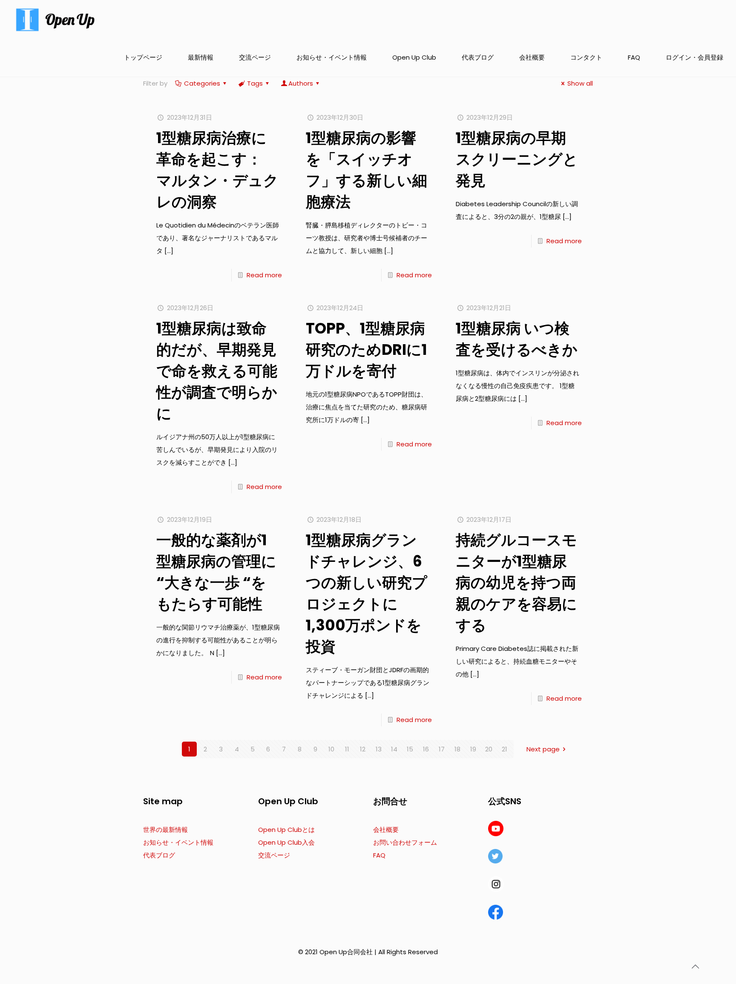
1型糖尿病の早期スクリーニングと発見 (517, 159)
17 (442, 749)
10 (331, 749)
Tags (255, 83)
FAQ (379, 855)
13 (379, 749)
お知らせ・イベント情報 (178, 842)
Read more (264, 274)
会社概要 (386, 829)
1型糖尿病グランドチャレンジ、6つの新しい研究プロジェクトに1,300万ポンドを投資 (366, 593)
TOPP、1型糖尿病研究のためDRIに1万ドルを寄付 (366, 349)
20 (488, 749)
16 (426, 749)
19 (473, 749)
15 (410, 749)
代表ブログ (159, 855)
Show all (580, 83)
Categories (202, 83)
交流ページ (274, 855)
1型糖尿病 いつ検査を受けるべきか (517, 339)
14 (394, 749)
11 (347, 749)
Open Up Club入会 (286, 842)
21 (504, 749)
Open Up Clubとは (286, 829)
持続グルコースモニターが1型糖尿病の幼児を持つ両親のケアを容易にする (516, 582)
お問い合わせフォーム (405, 842)
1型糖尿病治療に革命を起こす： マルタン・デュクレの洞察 (217, 169)
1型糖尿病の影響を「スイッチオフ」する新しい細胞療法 (366, 169)
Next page (543, 749)
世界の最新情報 (165, 829)
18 (457, 749)
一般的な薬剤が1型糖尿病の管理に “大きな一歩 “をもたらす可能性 (216, 571)
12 (362, 749)
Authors (300, 83)
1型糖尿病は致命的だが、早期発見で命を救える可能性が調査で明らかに (216, 371)
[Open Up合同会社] (55, 19)
